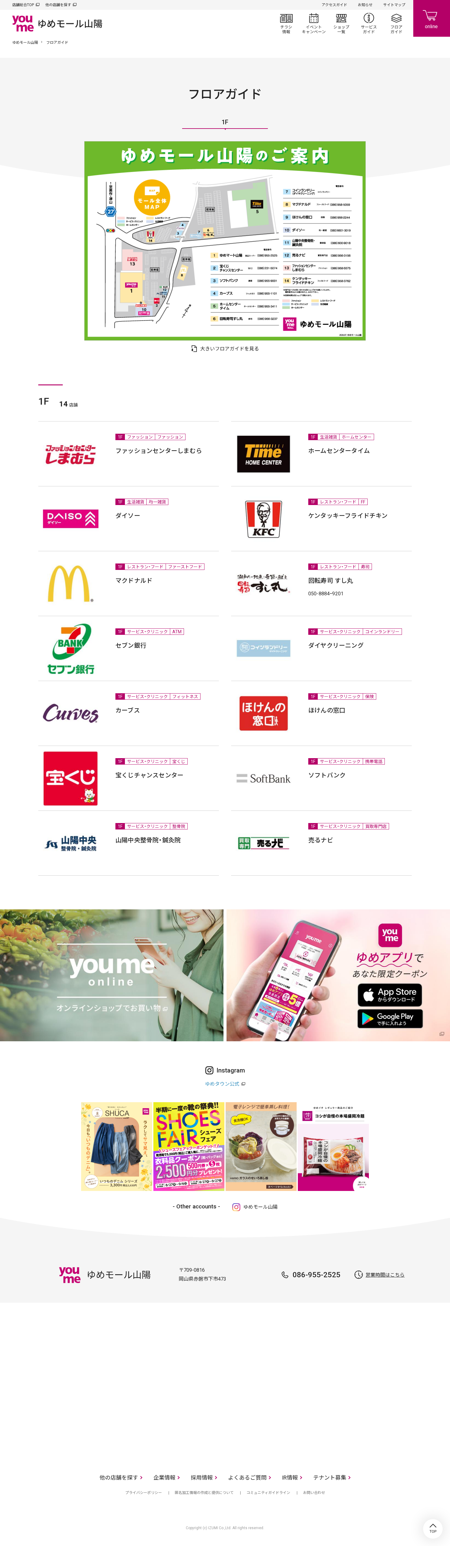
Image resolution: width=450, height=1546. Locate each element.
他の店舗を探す (58, 5)
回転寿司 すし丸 (330, 580)
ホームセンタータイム (339, 451)
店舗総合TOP (23, 5)
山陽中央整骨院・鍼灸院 (148, 840)
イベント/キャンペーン (314, 23)
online (431, 18)
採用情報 (202, 1477)
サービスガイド (369, 23)
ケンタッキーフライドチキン (348, 515)
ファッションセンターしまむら (158, 451)
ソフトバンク (327, 775)
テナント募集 (329, 1477)
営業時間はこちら (385, 1275)
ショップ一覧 (341, 23)
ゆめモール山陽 (25, 42)
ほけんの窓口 (326, 710)
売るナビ (320, 840)
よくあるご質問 (247, 1477)
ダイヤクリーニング (336, 645)
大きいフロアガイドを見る (229, 349)
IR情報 (290, 1477)
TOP (433, 1529)
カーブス (127, 710)
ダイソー (127, 515)
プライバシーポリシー (143, 1493)
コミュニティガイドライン (268, 1493)
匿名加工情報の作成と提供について (204, 1493)
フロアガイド (396, 23)
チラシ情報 (286, 23)
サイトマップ (394, 5)
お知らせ (365, 5)
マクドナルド (133, 580)
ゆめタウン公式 (222, 1084)
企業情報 (164, 1477)
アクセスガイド (334, 5)
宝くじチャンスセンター (149, 775)
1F (225, 122)
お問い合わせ (314, 1493)
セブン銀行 (130, 645)
